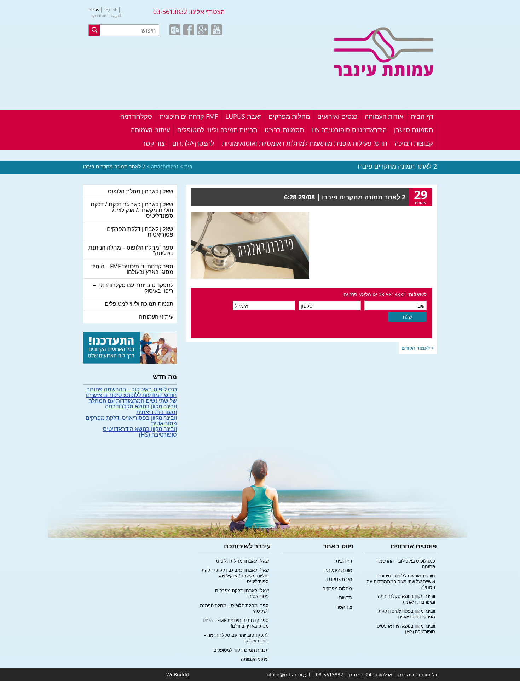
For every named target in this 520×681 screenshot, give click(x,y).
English (110, 10)
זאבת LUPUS (243, 116)
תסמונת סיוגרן (413, 130)
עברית (93, 10)
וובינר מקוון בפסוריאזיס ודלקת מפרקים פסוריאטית (131, 420)
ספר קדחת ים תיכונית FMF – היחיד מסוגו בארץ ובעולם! (132, 269)
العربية (116, 15)
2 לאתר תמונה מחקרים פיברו (114, 166)
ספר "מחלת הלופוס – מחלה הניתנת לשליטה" (130, 250)
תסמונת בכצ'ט (284, 130)
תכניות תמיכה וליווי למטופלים (217, 130)
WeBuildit (177, 674)
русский (98, 15)
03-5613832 (170, 11)
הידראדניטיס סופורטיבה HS (349, 130)
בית (188, 166)
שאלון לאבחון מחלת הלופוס (140, 191)
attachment (164, 166)
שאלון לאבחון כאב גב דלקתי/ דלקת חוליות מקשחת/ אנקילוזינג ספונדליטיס (132, 210)
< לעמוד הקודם (417, 347)
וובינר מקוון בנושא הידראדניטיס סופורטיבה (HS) (140, 431)
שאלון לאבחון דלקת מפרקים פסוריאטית (140, 231)
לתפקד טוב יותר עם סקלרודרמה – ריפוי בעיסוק (133, 288)
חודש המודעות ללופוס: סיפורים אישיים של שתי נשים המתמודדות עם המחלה (131, 397)
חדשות (345, 597)
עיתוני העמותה (150, 130)
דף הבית (422, 116)
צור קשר (153, 143)
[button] (94, 30)
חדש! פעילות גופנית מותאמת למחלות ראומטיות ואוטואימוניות (304, 143)
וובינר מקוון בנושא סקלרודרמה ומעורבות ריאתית (141, 409)
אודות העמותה (384, 116)
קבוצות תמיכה (414, 143)
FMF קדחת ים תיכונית (189, 116)
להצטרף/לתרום (193, 143)
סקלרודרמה (136, 116)
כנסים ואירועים (337, 116)
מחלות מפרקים (289, 116)
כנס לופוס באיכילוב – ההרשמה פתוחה (131, 389)
